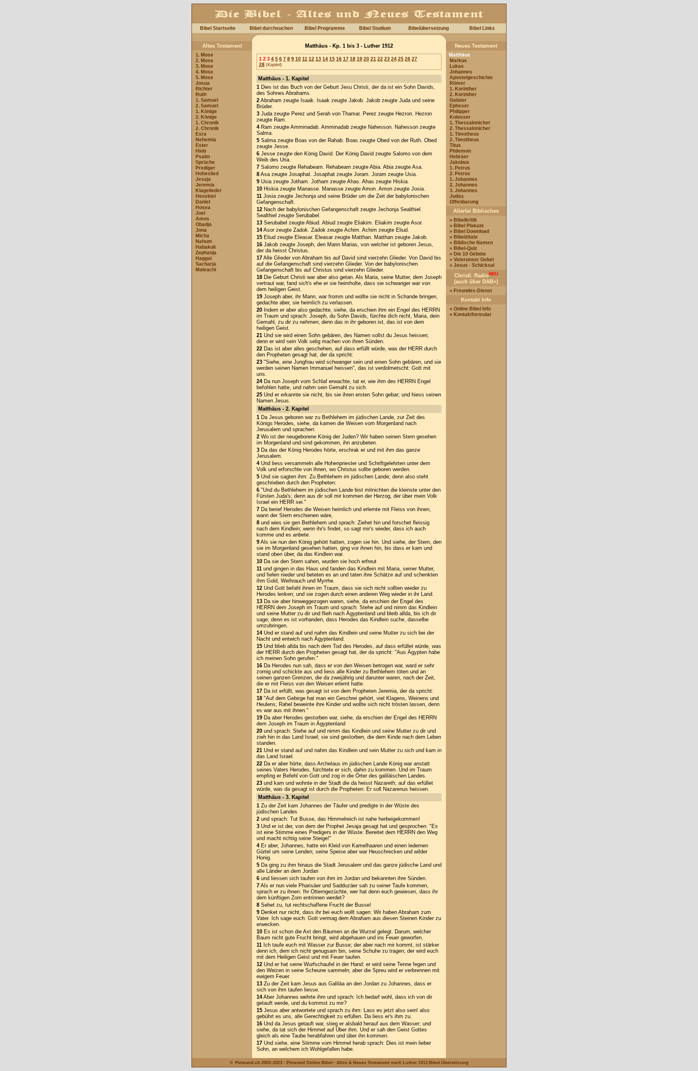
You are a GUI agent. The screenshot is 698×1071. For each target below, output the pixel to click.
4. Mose (204, 72)
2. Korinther (463, 94)
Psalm (203, 156)
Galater (458, 100)
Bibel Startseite (217, 28)
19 (359, 59)
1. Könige (206, 111)
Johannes (461, 72)
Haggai (204, 258)
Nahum (204, 241)
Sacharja (206, 264)
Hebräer (459, 156)
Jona (201, 230)
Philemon (460, 151)
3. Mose (204, 66)
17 (346, 59)
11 (304, 59)
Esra (201, 134)
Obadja (204, 224)
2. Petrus (460, 173)
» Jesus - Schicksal (472, 265)
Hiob (201, 151)
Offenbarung (464, 202)
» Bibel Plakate (467, 225)
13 (318, 59)
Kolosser (460, 117)
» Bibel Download (469, 231)
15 (332, 59)
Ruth (201, 94)
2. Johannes (463, 185)
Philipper (460, 111)
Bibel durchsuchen (271, 28)
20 (366, 59)
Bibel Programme (325, 28)
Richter (204, 89)
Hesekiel (206, 196)
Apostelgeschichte (471, 77)
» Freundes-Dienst (471, 290)
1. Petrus (460, 168)
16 (339, 59)
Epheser (459, 106)
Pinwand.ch (247, 1062)
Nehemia (206, 140)
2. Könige (206, 117)
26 (407, 59)
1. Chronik (207, 123)
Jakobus (459, 162)
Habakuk (206, 247)
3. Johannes (463, 190)
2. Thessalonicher (470, 128)
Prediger (205, 168)
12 (311, 59)
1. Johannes (463, 179)
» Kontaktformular (471, 314)
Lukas (457, 66)
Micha (202, 236)
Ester (202, 145)
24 (394, 59)
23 (387, 59)
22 (380, 59)
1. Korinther (463, 89)
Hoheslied (207, 173)
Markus (458, 60)
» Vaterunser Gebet (472, 259)
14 (325, 59)
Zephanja (206, 253)
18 (352, 59)
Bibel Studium (375, 28)
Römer (457, 83)
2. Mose (204, 60)
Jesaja (203, 179)
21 (373, 59)
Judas (457, 196)
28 (262, 64)
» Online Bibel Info (470, 309)
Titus (455, 145)
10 (298, 59)
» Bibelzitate (464, 237)
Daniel (203, 202)
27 (414, 59)
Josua (203, 83)
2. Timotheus (464, 140)
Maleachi (206, 269)
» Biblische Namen (471, 242)
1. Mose (204, 55)
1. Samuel (207, 100)
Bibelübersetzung (428, 28)
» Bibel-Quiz (463, 248)
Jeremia (205, 185)
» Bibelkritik (463, 220)
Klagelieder (209, 190)
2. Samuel (207, 106)
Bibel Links (482, 28)
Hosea (203, 207)
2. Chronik (207, 128)
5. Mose (204, 77)
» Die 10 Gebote (468, 254)
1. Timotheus (464, 134)
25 (401, 59)
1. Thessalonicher (470, 123)
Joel (200, 213)
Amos (202, 219)
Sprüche (205, 162)
